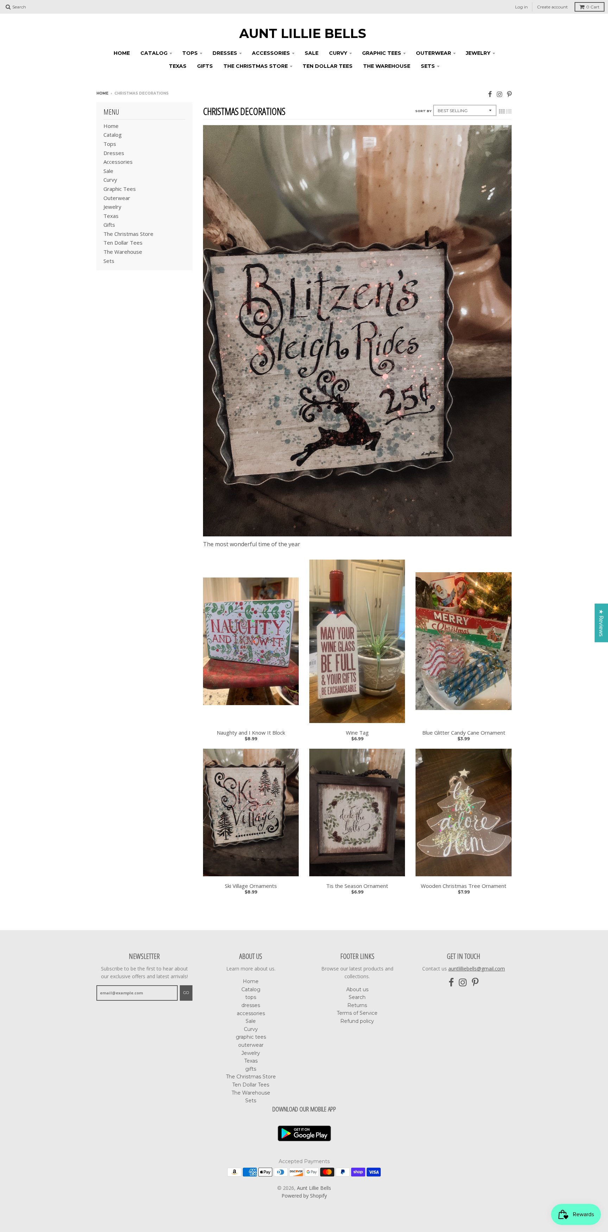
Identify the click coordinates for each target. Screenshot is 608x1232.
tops (190, 53)
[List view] (509, 111)
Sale (311, 53)
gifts (205, 66)
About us (357, 989)
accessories (271, 53)
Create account (552, 6)
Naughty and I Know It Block (251, 732)
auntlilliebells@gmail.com (476, 968)
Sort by (423, 111)
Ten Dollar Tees (328, 66)
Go (186, 992)
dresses (225, 53)
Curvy (338, 53)
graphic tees (381, 53)
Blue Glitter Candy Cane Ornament (463, 732)
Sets (428, 66)
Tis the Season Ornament (357, 886)
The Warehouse (386, 66)
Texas (177, 66)
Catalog (153, 53)
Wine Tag (357, 732)
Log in (521, 6)
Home (122, 53)
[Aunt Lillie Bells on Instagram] (499, 94)
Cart (593, 6)
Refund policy (357, 1021)
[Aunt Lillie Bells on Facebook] (490, 94)
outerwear (433, 53)
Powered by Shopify (304, 1195)
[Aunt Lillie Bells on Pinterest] (509, 94)
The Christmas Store (255, 66)
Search (357, 997)
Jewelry (478, 53)
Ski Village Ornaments (251, 886)
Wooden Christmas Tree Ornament (463, 886)
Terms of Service (357, 1013)
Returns (357, 1005)
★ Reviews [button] (601, 623)
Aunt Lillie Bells (302, 33)
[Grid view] (502, 111)
